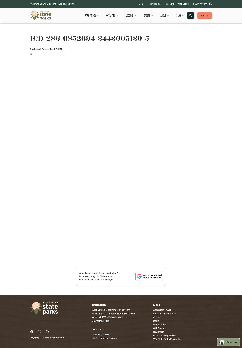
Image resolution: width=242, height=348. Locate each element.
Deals (142, 4)
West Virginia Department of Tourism (111, 310)
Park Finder (90, 15)
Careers (170, 4)
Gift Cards (183, 4)
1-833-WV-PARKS (202, 4)
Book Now (205, 15)
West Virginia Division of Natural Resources (114, 314)
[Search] (190, 15)
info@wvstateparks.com (104, 338)
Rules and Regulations (164, 335)
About (163, 15)
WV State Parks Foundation (167, 339)
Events (147, 15)
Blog (178, 15)
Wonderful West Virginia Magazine (109, 317)
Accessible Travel (162, 310)
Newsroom (158, 332)
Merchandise (155, 4)
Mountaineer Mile (100, 321)
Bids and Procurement (164, 314)
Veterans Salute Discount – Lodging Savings (53, 4)
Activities (110, 15)
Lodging (129, 15)
